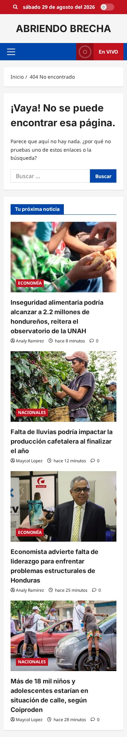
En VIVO (108, 52)
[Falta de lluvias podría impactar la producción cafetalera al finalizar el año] (63, 386)
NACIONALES (32, 412)
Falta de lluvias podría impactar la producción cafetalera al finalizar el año (62, 441)
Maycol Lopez (29, 461)
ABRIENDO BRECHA (63, 29)
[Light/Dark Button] (107, 7)
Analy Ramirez (30, 341)
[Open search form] (15, 7)
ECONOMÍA (30, 283)
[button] (11, 51)
